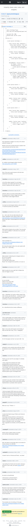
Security (11, 520)
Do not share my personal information (14, 523)
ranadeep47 (5, 429)
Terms (4, 520)
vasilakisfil (5, 452)
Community (20, 520)
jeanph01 (5, 402)
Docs (24, 520)
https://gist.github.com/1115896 (9, 163)
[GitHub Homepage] (10, 525)
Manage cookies (16, 522)
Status (15, 520)
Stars (21, 21)
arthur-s (4, 410)
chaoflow (5, 355)
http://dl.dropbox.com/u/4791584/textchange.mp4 (13, 217)
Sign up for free (6, 511)
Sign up (24, 2)
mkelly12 (3, 14)
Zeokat (4, 460)
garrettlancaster (6, 312)
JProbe (4, 388)
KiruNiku (5, 472)
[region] (14, 80)
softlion (4, 159)
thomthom (5, 179)
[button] (19, 19)
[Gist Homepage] (10, 2)
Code (4, 21)
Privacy (7, 520)
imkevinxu (5, 439)
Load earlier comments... (14, 134)
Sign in (19, 2)
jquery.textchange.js (13, 14)
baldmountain (6, 484)
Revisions (12, 21)
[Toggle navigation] (2, 2)
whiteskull (5, 335)
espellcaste (5, 498)
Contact (10, 522)
